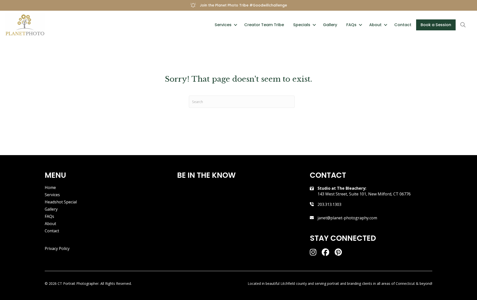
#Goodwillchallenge (268, 5)
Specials (301, 25)
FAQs (351, 25)
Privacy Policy (57, 248)
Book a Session (436, 25)
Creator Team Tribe (264, 25)
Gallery (330, 25)
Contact (402, 25)
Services (223, 25)
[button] (235, 24)
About (375, 25)
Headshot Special (61, 202)
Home (50, 187)
